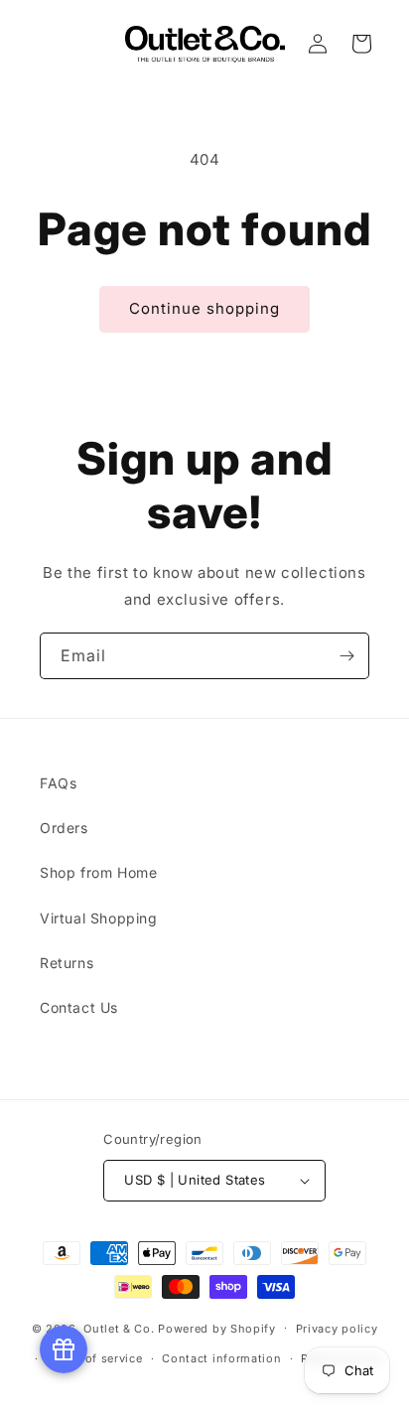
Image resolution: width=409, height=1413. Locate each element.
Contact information (221, 1358)
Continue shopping (204, 308)
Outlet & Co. (118, 1328)
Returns (66, 962)
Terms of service (94, 1358)
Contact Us (79, 1007)
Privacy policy (337, 1329)
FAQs (58, 783)
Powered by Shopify (217, 1328)
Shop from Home (98, 872)
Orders (64, 827)
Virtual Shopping (99, 918)
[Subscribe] (346, 656)
